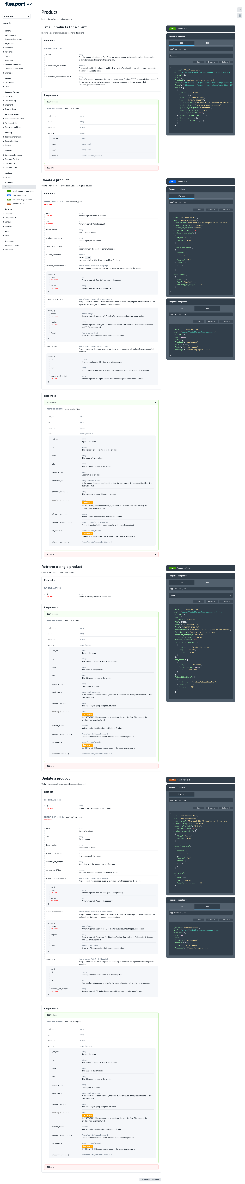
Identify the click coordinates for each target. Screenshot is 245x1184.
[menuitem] (19, 35)
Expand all (212, 62)
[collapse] (171, 78)
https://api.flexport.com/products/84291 (202, 612)
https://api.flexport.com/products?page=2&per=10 (206, 72)
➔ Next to (150, 1180)
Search (5, 24)
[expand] (178, 115)
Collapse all (226, 62)
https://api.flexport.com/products (198, 332)
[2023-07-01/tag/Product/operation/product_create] (40, 180)
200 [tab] (181, 43)
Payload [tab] (182, 196)
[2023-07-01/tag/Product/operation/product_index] (40, 27)
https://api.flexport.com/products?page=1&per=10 (208, 82)
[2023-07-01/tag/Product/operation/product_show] (40, 567)
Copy (198, 62)
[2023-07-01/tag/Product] (40, 12)
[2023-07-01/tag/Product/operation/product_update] (40, 778)
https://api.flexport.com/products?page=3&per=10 (208, 85)
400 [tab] (207, 43)
